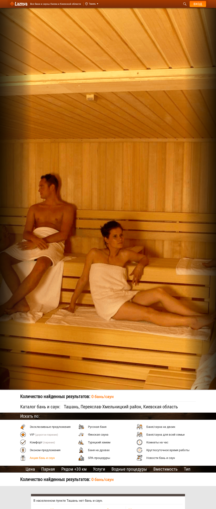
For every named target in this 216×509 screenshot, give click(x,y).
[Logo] (18, 4)
